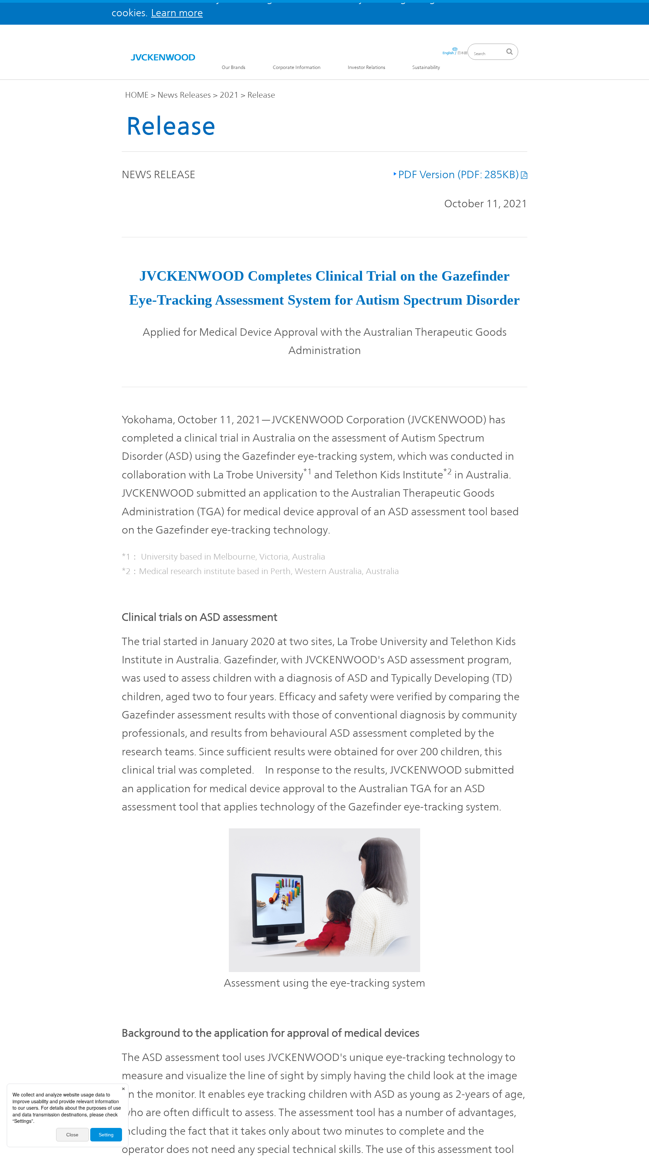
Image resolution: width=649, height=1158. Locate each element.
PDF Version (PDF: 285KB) (458, 174)
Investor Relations (366, 67)
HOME (137, 95)
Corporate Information (296, 67)
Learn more (177, 13)
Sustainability (426, 67)
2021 (229, 95)
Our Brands (233, 67)
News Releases (184, 95)
